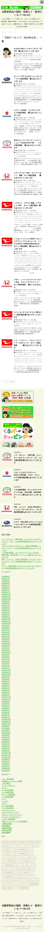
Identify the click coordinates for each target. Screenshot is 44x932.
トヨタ (29, 154)
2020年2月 (6, 692)
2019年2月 (6, 717)
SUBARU (19, 86)
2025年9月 (6, 601)
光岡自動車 (6, 826)
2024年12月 (6, 619)
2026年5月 (6, 583)
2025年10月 (6, 599)
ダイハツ (33, 212)
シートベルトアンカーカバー (31, 291)
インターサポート (8, 786)
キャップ (37, 352)
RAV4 (17, 152)
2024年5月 (6, 634)
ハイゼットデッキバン (24, 261)
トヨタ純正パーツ (28, 861)
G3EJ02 (24, 56)
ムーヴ (5, 880)
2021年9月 (6, 655)
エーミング (36, 56)
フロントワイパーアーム (23, 356)
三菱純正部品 (7, 824)
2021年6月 (6, 661)
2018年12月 (6, 719)
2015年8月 (6, 759)
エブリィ (34, 120)
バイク (4, 799)
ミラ (33, 356)
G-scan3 (18, 56)
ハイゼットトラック (24, 222)
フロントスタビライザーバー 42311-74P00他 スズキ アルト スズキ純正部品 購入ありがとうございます (21, 548)
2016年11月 (6, 733)
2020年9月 (6, 677)
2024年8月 (6, 628)
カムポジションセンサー (30, 86)
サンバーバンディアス (34, 91)
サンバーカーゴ (22, 88)
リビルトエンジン (8, 810)
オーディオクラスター (30, 322)
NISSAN (29, 842)
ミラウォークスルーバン (31, 358)
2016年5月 (6, 742)
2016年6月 (6, 739)
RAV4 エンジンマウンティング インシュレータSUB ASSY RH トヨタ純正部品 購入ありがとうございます (28, 144)
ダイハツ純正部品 (31, 210)
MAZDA (21, 842)
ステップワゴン (26, 182)
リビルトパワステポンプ (11, 817)
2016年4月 (6, 744)
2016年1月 (6, 751)
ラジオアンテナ (34, 123)
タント (30, 853)
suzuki (28, 120)
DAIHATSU (19, 212)
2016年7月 (6, 737)
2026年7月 (6, 579)
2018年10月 (6, 724)
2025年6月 (6, 608)
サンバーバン (22, 91)
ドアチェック (38, 214)
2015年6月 (6, 762)
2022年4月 (6, 646)
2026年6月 (6, 581)
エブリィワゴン (24, 121)
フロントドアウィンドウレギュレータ (29, 263)
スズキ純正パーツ (8, 849)
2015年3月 (6, 768)
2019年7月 (6, 706)
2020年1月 (6, 695)
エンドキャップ (28, 352)
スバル (16, 93)
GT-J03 (30, 56)
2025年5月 (6, 610)
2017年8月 (6, 730)
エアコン (26, 212)
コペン (22, 846)
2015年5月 (6, 764)
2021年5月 (6, 663)
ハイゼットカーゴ (27, 216)
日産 (4, 888)
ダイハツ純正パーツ (29, 323)
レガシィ (24, 884)
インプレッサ (13, 846)
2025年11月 (6, 597)
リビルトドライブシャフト (12, 815)
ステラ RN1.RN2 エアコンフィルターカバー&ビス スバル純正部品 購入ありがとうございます (28, 524)
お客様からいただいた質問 (12, 781)
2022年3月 (6, 648)
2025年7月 (6, 605)
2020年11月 (6, 672)
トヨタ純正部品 (30, 150)
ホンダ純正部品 (30, 180)
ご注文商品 (6, 783)
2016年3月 (6, 746)
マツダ (17, 872)
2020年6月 (6, 684)
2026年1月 (6, 592)
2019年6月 (6, 708)
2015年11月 (6, 755)
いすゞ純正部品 (8, 779)
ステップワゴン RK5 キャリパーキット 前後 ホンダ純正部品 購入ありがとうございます (28, 175)
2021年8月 (6, 657)
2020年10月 (6, 675)
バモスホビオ (22, 293)
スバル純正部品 (30, 84)
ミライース (19, 358)
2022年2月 (6, 650)
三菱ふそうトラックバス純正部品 (14, 821)
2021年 (9, 32)
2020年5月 (6, 686)
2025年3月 (6, 614)
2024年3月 (6, 639)
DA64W (23, 120)
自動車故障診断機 (35, 59)
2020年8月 (6, 679)
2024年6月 (6, 632)
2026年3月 (6, 588)
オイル (4, 788)
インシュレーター (32, 152)
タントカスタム (7, 857)
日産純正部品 (7, 828)
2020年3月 (6, 690)
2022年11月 (6, 643)
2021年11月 (6, 652)
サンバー (29, 846)
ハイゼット (17, 216)
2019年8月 (6, 704)
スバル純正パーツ (24, 93)
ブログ (4, 803)
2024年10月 (6, 623)
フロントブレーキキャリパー (29, 184)
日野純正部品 (7, 830)
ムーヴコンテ (25, 880)
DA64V (18, 120)
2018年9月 (6, 726)
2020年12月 (6, 670)
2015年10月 (6, 757)
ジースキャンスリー (28, 57)
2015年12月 (6, 753)
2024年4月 (6, 637)
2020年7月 (6, 681)
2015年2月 (6, 771)
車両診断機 (29, 54)
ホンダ (29, 293)
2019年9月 (6, 701)
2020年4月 (6, 688)
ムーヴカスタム (14, 880)
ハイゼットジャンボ (24, 220)
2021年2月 (6, 666)
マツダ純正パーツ (26, 872)
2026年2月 (6, 590)
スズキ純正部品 (30, 118)
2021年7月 (6, 659)
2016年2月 (6, 748)
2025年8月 (6, 603)
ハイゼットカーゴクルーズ (28, 257)
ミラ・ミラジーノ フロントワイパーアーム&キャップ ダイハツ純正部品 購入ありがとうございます (28, 344)
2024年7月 (6, 630)
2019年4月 (6, 713)
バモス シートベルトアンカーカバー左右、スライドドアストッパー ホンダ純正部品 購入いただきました (28, 283)
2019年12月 (6, 697)
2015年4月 (6, 766)
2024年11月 (6, 621)
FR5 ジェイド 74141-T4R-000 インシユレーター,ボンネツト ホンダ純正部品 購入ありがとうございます (28, 509)
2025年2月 (6, 617)
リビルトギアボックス (10, 812)
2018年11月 (6, 722)
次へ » (12, 381)
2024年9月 (6, 626)
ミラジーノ (32, 360)
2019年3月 (6, 715)
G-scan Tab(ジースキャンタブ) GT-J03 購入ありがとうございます (28, 50)
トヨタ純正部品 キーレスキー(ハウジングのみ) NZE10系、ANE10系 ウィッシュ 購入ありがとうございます (28, 493)
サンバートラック (21, 89)
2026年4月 (6, 585)
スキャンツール (24, 59)
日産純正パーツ (12, 888)
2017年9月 (6, 728)
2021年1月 (6, 668)
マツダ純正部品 (8, 808)
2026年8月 (6, 576)
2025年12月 (6, 594)
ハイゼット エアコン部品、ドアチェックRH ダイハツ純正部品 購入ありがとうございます (27, 205)
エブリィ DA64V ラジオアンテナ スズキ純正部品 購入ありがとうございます (28, 112)
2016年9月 (6, 735)
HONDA (18, 182)
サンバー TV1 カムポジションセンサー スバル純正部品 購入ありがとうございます (28, 78)
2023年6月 (6, 641)
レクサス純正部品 (8, 819)
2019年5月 (6, 710)
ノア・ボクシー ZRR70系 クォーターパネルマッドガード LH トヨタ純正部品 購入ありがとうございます (28, 459)
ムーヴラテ (35, 880)
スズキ (31, 121)
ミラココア (25, 360)
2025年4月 (6, 612)
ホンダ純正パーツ (21, 186)
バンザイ (5, 801)
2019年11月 (6, 699)
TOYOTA (23, 152)
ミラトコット (33, 362)
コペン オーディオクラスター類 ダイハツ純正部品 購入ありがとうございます (28, 314)
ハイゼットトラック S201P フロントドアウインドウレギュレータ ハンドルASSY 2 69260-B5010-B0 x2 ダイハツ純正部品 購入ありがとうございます (28, 244)
